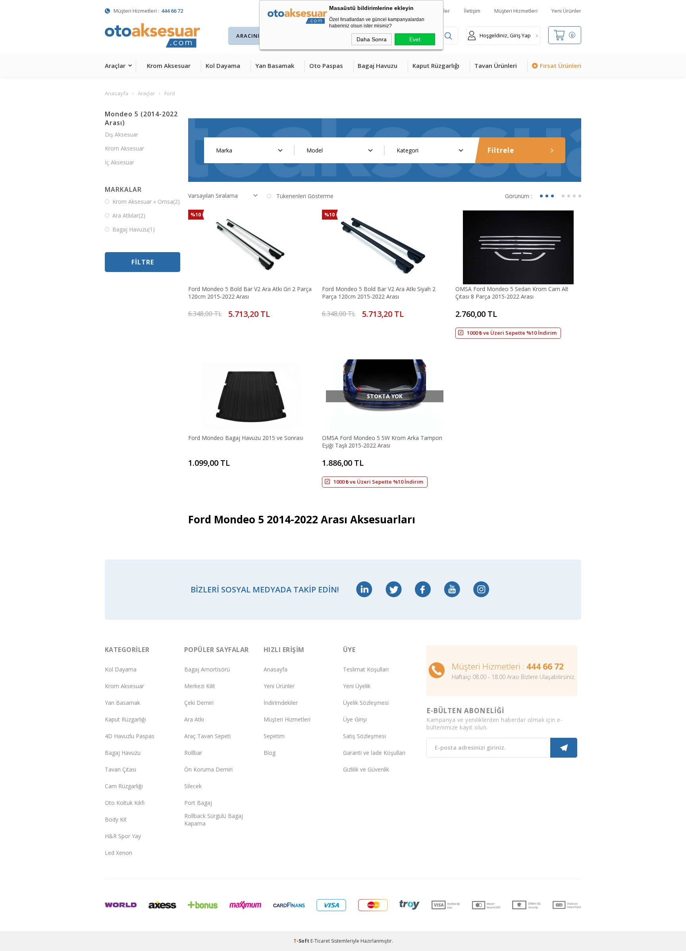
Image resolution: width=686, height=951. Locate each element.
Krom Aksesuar (169, 65)
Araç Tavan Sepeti (207, 736)
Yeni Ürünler (566, 10)
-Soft (301, 940)
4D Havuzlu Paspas (129, 736)
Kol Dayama (223, 65)
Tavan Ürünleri (495, 65)
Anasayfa (275, 669)
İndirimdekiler (281, 702)
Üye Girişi (355, 719)
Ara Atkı (194, 719)
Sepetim (274, 736)
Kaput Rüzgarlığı (435, 65)
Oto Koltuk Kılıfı (125, 802)
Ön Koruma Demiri (208, 769)
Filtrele (500, 150)
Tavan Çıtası (120, 769)
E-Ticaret (320, 940)
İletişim (472, 10)
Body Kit (116, 819)
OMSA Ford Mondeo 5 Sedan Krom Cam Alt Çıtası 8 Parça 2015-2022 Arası (511, 292)
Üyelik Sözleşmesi (366, 702)
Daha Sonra (371, 39)
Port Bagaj (198, 802)
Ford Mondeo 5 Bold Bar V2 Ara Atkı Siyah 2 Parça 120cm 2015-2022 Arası (378, 292)
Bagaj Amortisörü (207, 669)
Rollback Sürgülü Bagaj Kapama (213, 819)
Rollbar (193, 752)
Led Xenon (118, 852)
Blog (270, 752)
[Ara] (448, 35)
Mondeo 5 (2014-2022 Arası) (141, 118)
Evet (414, 39)
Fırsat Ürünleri (560, 65)
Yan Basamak (274, 65)
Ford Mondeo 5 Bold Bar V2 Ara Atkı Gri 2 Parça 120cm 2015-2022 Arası (250, 292)
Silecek (193, 786)
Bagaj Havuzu (377, 65)
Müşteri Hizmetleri (516, 10)
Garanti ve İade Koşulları (374, 752)
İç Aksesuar (119, 162)
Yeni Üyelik (356, 686)
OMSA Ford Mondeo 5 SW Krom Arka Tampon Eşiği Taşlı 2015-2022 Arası (382, 441)
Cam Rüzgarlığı (124, 786)
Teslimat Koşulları (366, 669)
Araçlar (115, 65)
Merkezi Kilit (199, 686)
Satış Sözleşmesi (364, 736)
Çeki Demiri (199, 702)
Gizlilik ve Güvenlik (366, 769)
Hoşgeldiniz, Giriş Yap (505, 35)
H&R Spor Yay (123, 836)
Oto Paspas (326, 65)
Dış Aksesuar (121, 134)
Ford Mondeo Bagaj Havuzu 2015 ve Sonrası (245, 438)
